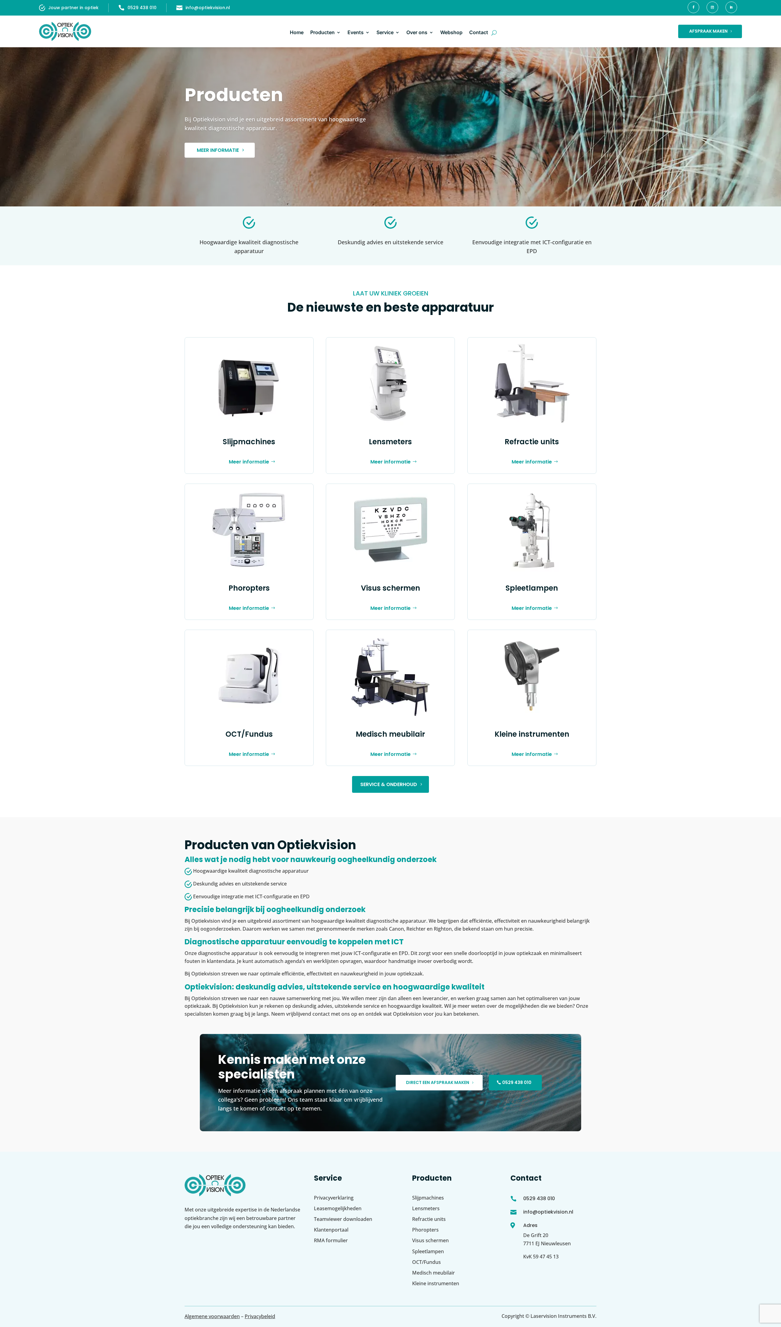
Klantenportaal (331, 1229)
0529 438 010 (142, 8)
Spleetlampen (532, 588)
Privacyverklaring (334, 1197)
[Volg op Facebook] (693, 7)
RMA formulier (331, 1240)
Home (297, 32)
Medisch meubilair (390, 734)
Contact (478, 32)
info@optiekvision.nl (207, 8)
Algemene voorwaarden (212, 1316)
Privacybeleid (260, 1316)
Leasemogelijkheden (338, 1208)
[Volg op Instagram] (712, 7)
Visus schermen (390, 588)
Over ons (416, 32)
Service (385, 32)
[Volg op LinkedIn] (731, 7)
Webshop (451, 32)
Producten (322, 32)
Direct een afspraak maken (437, 1082)
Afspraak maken (708, 31)
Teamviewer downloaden (343, 1219)
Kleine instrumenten (532, 734)
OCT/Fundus (249, 734)
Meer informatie (218, 150)
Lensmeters (390, 442)
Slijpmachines (249, 442)
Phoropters (249, 588)
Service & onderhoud (388, 784)
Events (355, 32)
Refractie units (532, 442)
